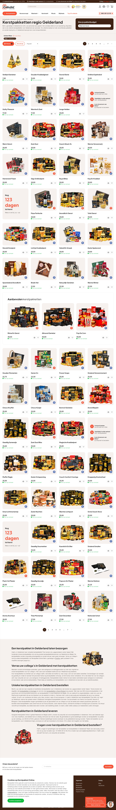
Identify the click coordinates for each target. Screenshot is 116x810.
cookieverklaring (12, 792)
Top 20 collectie (72, 13)
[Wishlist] (108, 6)
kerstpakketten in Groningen (28, 691)
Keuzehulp (20, 43)
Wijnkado (61, 13)
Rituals (53, 13)
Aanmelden (108, 766)
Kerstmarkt (45, 13)
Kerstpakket (20, 19)
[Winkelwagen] (112, 6)
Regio (25, 19)
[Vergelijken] (104, 6)
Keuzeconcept (24, 13)
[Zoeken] (68, 6)
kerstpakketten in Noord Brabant (56, 691)
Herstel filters (17, 35)
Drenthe (57, 658)
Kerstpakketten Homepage (9, 19)
